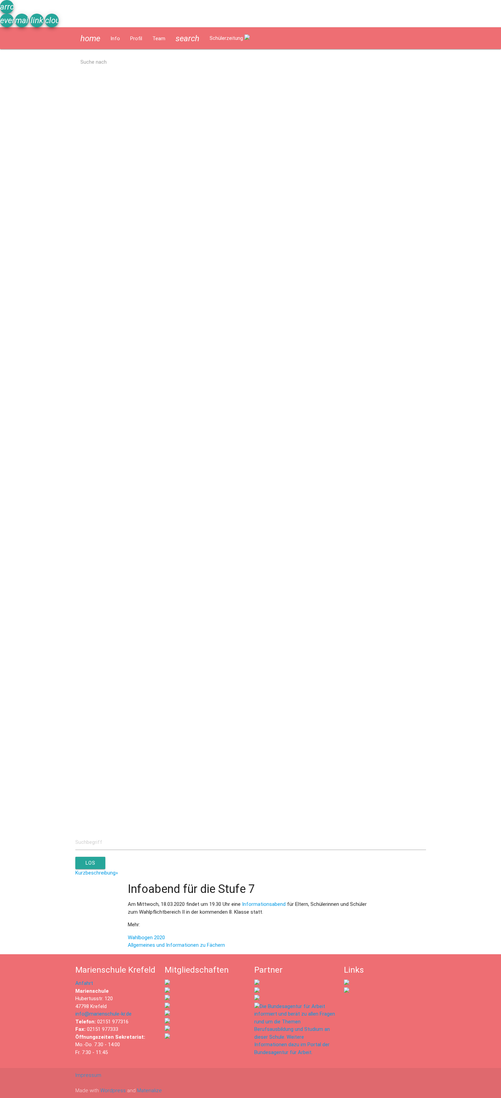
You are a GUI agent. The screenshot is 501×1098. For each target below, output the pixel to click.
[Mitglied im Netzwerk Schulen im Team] (167, 998)
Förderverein (416, 802)
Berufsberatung (23, 365)
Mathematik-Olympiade (31, 496)
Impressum (88, 1075)
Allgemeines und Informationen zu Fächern (176, 945)
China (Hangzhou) (25, 671)
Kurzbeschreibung (25, 82)
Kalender (50, 169)
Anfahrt (84, 983)
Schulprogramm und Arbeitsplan (41, 126)
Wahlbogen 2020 (146, 937)
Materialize (149, 1090)
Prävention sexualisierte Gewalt (40, 540)
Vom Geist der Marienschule (37, 714)
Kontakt (484, 823)
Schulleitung (66, 823)
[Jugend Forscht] (167, 1014)
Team (158, 38)
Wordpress (113, 1090)
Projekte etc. (19, 736)
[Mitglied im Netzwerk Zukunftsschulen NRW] (167, 983)
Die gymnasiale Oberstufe (34, 344)
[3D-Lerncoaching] (167, 1006)
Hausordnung (58, 453)
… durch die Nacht (450, 714)
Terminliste (17, 169)
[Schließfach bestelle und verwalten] (346, 991)
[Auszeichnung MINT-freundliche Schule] (167, 991)
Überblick (15, 584)
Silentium (64, 213)
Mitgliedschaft (448, 823)
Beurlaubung (19, 453)
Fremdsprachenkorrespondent (452, 344)
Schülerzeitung (227, 38)
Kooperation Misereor (29, 780)
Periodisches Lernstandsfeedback (73, 584)
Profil (136, 38)
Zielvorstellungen (24, 256)
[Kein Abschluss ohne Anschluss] (167, 1022)
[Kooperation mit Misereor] (257, 983)
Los (90, 863)
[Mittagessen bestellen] (346, 983)
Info (115, 38)
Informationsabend (264, 904)
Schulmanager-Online (29, 409)
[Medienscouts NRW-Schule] (167, 1029)
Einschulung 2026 (24, 213)
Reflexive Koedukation (30, 627)
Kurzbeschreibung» (96, 873)
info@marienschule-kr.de (103, 1014)
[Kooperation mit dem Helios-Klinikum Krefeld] (257, 991)
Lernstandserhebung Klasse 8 (38, 300)
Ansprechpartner (24, 823)
